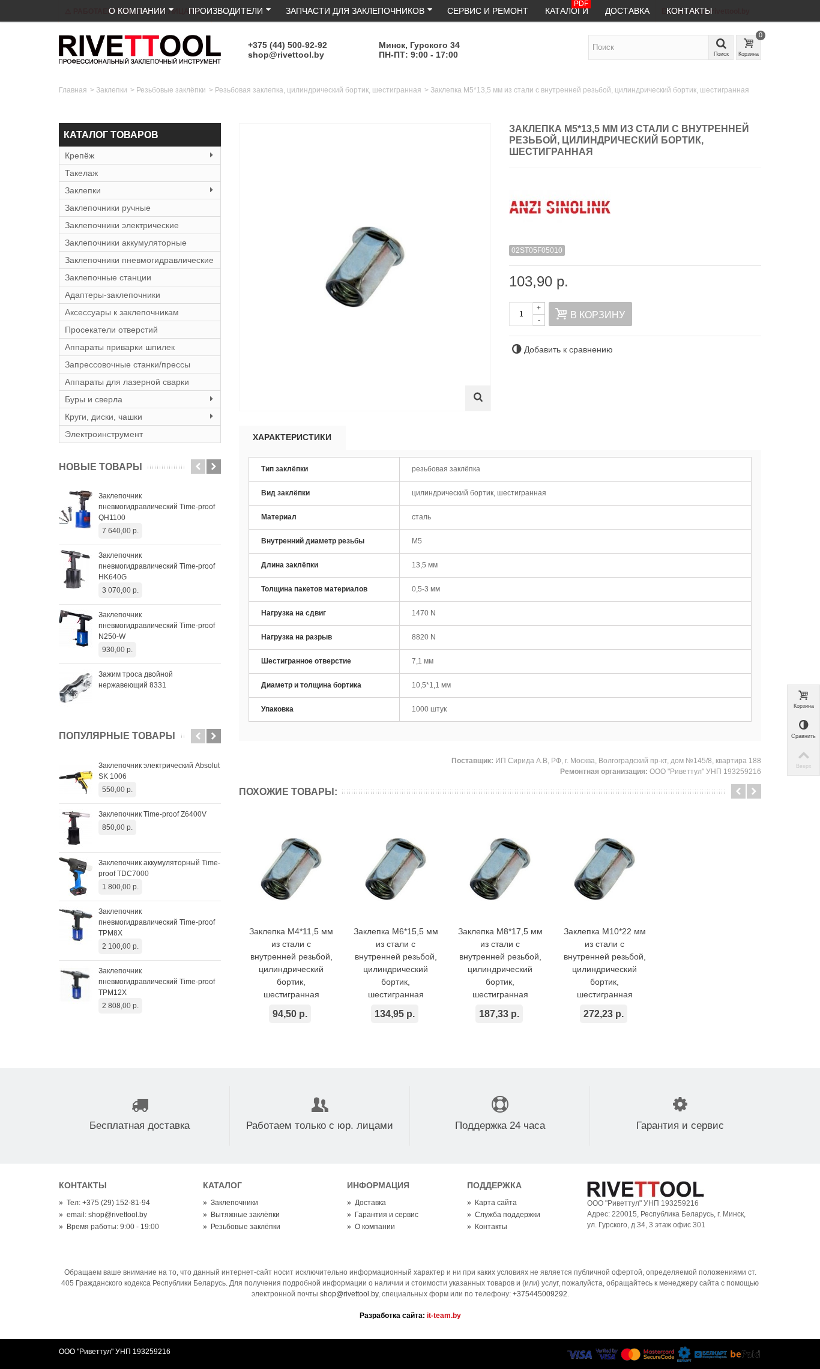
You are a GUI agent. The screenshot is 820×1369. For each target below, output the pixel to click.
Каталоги (566, 8)
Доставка (627, 11)
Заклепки (111, 90)
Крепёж (79, 155)
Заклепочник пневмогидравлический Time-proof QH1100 (156, 507)
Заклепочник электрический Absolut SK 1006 (159, 771)
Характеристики (292, 437)
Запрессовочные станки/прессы (127, 364)
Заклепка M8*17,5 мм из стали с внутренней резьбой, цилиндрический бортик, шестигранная (500, 962)
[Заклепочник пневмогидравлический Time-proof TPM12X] (75, 985)
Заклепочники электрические (122, 225)
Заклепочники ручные (108, 208)
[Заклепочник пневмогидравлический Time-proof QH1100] (75, 510)
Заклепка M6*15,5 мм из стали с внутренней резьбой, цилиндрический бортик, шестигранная (396, 962)
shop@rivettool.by (286, 54)
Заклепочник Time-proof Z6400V (152, 814)
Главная (73, 90)
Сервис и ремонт (487, 11)
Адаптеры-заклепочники (112, 295)
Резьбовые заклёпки (171, 90)
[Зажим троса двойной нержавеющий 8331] (75, 688)
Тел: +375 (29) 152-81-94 (104, 1202)
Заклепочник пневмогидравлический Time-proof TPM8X (156, 922)
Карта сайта (492, 1202)
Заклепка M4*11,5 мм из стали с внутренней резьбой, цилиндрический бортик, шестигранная (291, 962)
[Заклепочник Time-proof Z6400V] (75, 828)
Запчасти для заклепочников (355, 11)
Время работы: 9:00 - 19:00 (109, 1226)
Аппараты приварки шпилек (120, 347)
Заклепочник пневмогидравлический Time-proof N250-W (156, 626)
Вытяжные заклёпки (241, 1214)
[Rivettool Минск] (140, 48)
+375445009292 (540, 1294)
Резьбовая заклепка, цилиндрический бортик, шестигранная (318, 90)
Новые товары (100, 467)
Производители (225, 11)
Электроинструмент (104, 434)
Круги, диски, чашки (103, 417)
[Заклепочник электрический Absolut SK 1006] (75, 779)
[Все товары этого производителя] (635, 203)
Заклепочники (230, 1202)
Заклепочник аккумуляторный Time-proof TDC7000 (159, 868)
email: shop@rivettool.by (103, 1214)
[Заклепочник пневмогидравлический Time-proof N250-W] (75, 628)
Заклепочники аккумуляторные (126, 242)
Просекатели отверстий (111, 329)
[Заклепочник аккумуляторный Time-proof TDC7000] (75, 876)
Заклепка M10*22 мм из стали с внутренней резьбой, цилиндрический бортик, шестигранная (605, 962)
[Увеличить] (477, 398)
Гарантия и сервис (382, 1214)
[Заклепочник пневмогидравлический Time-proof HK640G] (75, 569)
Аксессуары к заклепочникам (122, 312)
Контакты (689, 11)
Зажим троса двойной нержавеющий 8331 (135, 679)
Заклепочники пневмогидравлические (139, 260)
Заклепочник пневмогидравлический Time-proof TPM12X (156, 982)
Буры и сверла (93, 399)
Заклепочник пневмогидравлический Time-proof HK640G (156, 566)
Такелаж (81, 173)
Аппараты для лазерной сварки (127, 382)
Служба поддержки (503, 1214)
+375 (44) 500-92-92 (287, 45)
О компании (137, 11)
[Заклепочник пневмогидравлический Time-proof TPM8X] (75, 925)
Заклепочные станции (108, 277)
